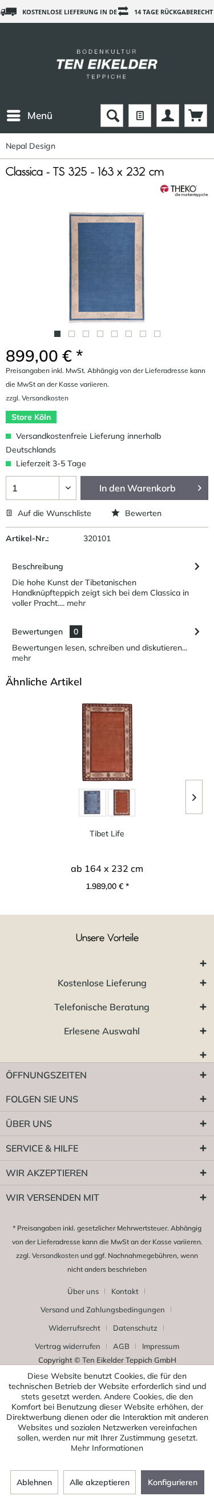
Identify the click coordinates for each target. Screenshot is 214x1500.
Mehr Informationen (107, 1448)
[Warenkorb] (195, 115)
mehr (75, 603)
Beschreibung (37, 566)
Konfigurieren (172, 1482)
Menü (40, 115)
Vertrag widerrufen (67, 1346)
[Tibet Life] (107, 743)
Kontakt (125, 1291)
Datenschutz (135, 1327)
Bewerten (142, 513)
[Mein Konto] (167, 115)
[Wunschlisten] (139, 115)
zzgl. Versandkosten (37, 398)
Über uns (83, 1291)
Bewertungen (37, 631)
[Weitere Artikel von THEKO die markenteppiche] (184, 191)
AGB (121, 1346)
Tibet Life (107, 833)
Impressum (160, 1346)
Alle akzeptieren (100, 1482)
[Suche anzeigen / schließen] (111, 115)
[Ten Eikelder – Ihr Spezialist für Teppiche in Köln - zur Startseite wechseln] (107, 63)
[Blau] (92, 802)
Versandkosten (55, 1255)
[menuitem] (29, 115)
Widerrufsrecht (74, 1327)
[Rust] (121, 802)
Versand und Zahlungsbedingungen (103, 1309)
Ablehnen (34, 1482)
